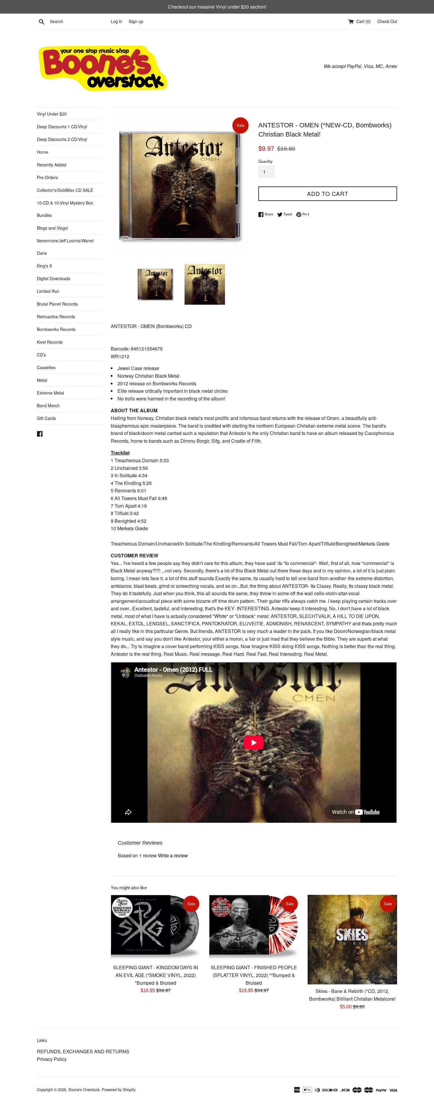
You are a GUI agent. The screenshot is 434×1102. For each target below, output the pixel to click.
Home (42, 152)
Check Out (387, 21)
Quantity (265, 161)
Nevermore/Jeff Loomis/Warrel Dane (65, 247)
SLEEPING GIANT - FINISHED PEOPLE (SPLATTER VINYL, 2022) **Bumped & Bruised (254, 975)
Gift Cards (46, 418)
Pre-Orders (47, 177)
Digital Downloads (53, 278)
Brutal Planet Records (57, 304)
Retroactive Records (56, 316)
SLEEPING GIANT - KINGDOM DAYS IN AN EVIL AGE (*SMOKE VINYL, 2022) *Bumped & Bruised (155, 975)
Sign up (136, 21)
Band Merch (48, 405)
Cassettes (46, 367)
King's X (44, 266)
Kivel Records (50, 342)
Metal (42, 380)
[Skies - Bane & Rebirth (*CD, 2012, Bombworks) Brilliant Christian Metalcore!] (352, 939)
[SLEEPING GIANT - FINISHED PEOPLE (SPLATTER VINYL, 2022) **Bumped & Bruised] (253, 928)
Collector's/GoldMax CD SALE (65, 190)
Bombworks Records (56, 329)
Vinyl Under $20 (52, 114)
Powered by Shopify (119, 1089)
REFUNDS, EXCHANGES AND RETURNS (83, 1051)
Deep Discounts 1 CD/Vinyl (62, 126)
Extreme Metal (50, 393)
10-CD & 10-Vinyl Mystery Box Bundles (65, 209)
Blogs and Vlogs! (52, 228)
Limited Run (48, 291)
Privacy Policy (52, 1059)
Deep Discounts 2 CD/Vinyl (62, 139)
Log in (116, 21)
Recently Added (51, 165)
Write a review (173, 855)
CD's (41, 355)
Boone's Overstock (83, 1089)
